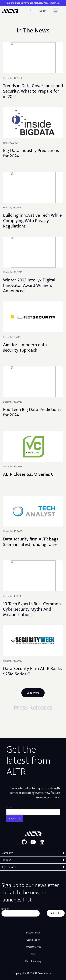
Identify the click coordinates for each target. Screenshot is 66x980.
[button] (31, 11)
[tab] (33, 30)
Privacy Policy (33, 933)
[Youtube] (33, 842)
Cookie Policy (33, 940)
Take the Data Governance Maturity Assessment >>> (33, 3)
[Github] (24, 842)
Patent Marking (33, 961)
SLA (33, 954)
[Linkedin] (42, 842)
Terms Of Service (33, 947)
